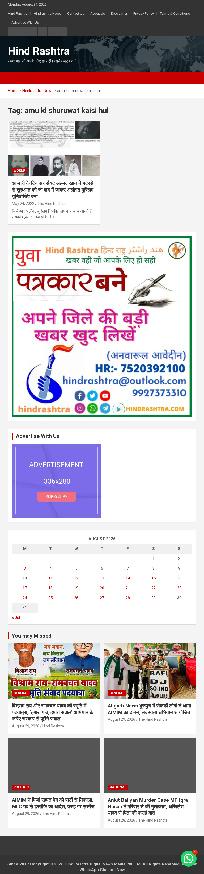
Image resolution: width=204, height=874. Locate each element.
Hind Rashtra (18, 13)
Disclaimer (119, 13)
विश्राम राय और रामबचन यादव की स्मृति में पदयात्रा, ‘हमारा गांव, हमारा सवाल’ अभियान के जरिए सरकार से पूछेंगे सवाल (53, 712)
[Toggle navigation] (14, 78)
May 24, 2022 (23, 203)
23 (179, 588)
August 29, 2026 (25, 726)
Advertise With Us (25, 22)
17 (25, 588)
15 (153, 578)
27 (102, 597)
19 (76, 588)
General (21, 693)
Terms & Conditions (175, 13)
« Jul (16, 617)
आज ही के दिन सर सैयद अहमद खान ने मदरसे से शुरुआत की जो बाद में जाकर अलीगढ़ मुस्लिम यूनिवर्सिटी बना (53, 189)
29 (153, 597)
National (117, 787)
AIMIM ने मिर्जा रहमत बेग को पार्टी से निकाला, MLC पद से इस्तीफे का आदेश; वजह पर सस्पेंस (53, 803)
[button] (189, 859)
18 (50, 588)
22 (153, 588)
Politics (21, 787)
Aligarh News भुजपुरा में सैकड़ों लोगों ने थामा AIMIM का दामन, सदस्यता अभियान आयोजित (149, 709)
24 (25, 597)
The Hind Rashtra (51, 203)
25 (50, 597)
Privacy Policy (143, 13)
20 (102, 588)
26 (76, 597)
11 (50, 578)
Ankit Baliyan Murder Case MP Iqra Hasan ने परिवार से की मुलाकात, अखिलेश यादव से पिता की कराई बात (148, 806)
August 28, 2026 (121, 820)
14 (128, 578)
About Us (97, 13)
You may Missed (32, 636)
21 (128, 588)
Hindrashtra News (47, 13)
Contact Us (75, 13)
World (19, 170)
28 (128, 597)
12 (76, 578)
